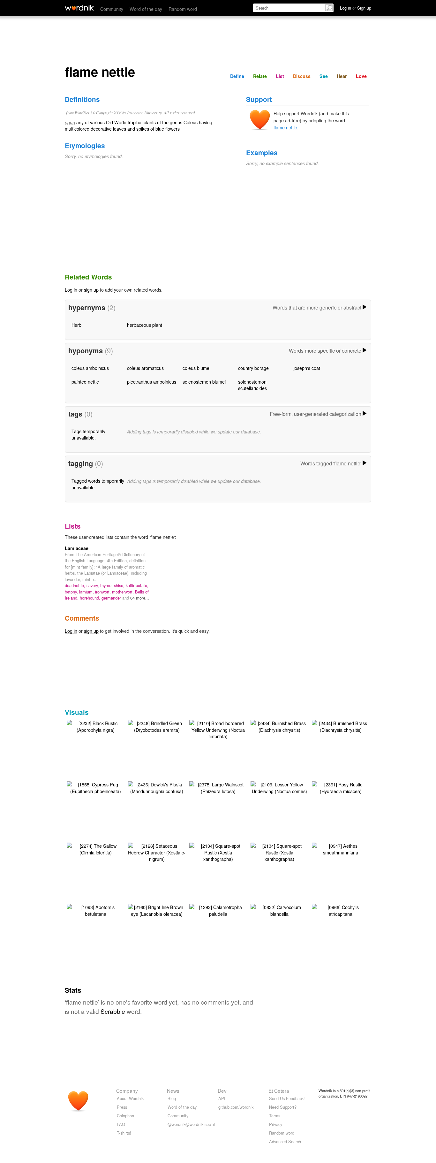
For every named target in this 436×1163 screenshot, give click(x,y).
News (173, 1090)
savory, (93, 585)
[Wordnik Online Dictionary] (79, 8)
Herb (76, 324)
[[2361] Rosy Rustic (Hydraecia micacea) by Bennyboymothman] (340, 787)
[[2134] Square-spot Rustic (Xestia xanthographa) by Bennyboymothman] (218, 851)
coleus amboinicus (90, 367)
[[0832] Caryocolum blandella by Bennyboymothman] (279, 909)
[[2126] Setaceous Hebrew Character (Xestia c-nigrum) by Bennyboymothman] (156, 851)
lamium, (87, 592)
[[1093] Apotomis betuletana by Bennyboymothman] (95, 909)
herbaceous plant (144, 324)
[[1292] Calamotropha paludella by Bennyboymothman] (218, 909)
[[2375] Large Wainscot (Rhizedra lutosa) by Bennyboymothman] (218, 787)
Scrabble (113, 1011)
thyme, (107, 585)
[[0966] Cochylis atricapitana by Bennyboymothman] (340, 909)
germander (111, 598)
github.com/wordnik (235, 1107)
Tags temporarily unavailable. (88, 434)
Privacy (275, 1124)
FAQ (121, 1124)
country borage (253, 367)
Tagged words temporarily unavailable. (97, 483)
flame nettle (285, 127)
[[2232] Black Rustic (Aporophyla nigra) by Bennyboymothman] (95, 725)
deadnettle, (75, 585)
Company (127, 1090)
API (221, 1098)
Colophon (125, 1116)
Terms (274, 1116)
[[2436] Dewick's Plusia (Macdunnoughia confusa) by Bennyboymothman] (156, 787)
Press (122, 1107)
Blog (172, 1098)
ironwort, (103, 592)
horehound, (90, 598)
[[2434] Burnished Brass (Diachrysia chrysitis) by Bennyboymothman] (279, 725)
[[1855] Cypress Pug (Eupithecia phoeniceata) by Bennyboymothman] (95, 787)
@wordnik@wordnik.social (191, 1124)
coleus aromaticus (145, 367)
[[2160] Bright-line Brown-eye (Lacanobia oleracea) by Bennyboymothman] (156, 909)
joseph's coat (307, 367)
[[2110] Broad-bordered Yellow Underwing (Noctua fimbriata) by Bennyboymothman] (218, 728)
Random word (183, 8)
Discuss (302, 76)
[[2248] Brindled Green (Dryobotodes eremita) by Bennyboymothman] (156, 725)
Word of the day (146, 8)
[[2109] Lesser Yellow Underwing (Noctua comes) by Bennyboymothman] (279, 787)
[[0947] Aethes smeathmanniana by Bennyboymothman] (340, 848)
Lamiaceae (76, 548)
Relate (260, 76)
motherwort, (123, 592)
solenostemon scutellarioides (252, 384)
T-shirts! (124, 1133)
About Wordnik (130, 1098)
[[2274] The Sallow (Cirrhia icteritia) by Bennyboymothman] (95, 848)
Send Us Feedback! (287, 1098)
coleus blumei (196, 367)
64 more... (139, 598)
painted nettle (85, 381)
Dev (222, 1090)
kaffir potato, (137, 585)
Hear (342, 76)
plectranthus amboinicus (151, 381)
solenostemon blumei (204, 381)
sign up (91, 289)
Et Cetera (278, 1090)
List (280, 76)
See (323, 76)
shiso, (120, 585)
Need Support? (283, 1107)
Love (361, 76)
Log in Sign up (355, 8)
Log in (71, 289)
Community (111, 8)
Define (237, 76)
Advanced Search (285, 1141)
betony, (72, 592)
